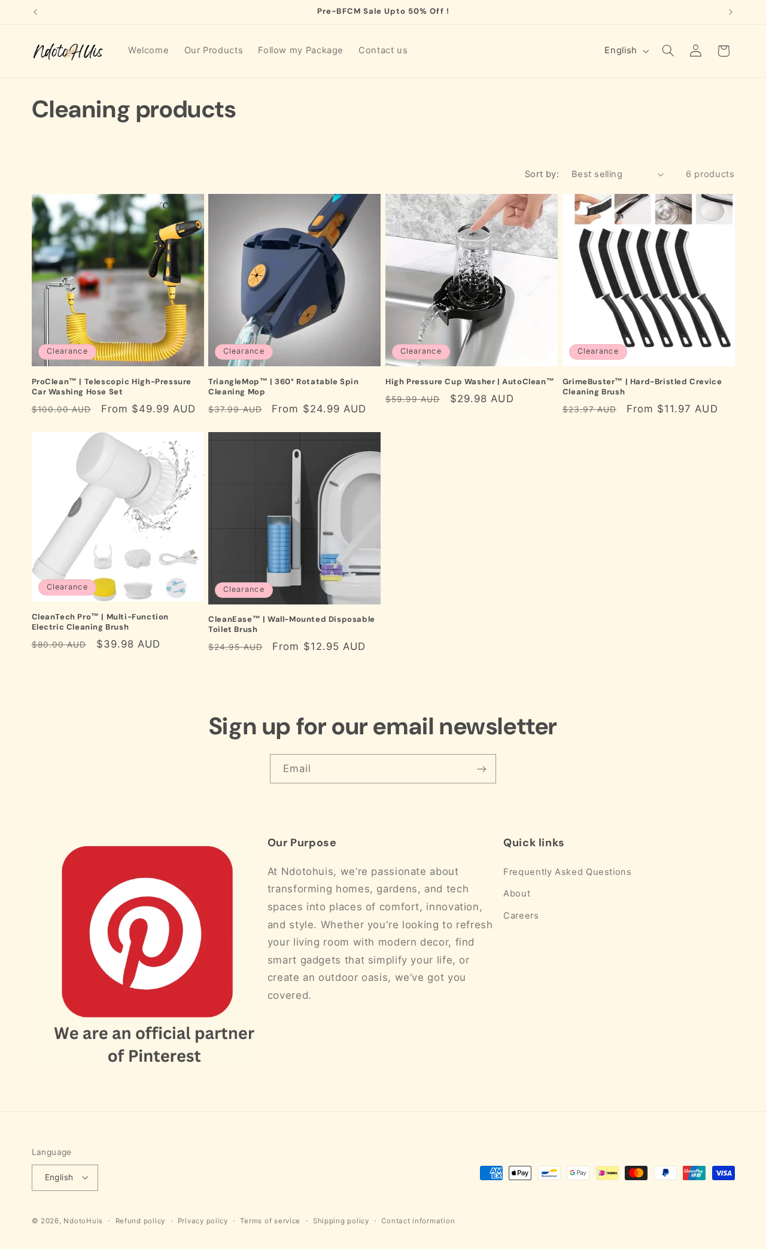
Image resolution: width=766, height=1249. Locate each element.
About (516, 893)
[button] (668, 51)
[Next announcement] (731, 12)
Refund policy (140, 1221)
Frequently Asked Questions (567, 872)
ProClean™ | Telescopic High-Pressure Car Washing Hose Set (112, 387)
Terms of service (270, 1221)
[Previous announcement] (35, 12)
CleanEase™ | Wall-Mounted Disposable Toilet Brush (291, 624)
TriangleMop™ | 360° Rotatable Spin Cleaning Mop (283, 387)
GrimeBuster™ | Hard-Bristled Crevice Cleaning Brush (642, 387)
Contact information (418, 1221)
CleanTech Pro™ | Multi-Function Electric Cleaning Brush (100, 622)
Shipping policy (341, 1221)
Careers (521, 915)
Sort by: (542, 174)
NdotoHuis (83, 1221)
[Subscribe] (482, 768)
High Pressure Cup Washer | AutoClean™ (469, 382)
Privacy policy (203, 1221)
